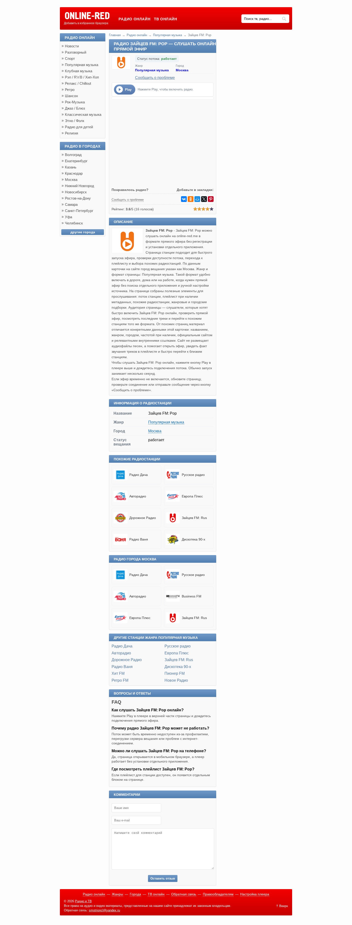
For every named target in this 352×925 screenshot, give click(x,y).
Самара (71, 204)
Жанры (117, 894)
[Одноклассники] (190, 199)
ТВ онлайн (165, 19)
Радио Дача (122, 646)
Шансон (71, 96)
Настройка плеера (254, 894)
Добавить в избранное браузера (86, 23)
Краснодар (74, 173)
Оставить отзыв (162, 878)
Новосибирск (76, 192)
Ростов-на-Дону (78, 198)
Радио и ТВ (83, 901)
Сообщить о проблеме (155, 78)
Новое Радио (176, 680)
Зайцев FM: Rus (179, 660)
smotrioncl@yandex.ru (104, 910)
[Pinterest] (211, 199)
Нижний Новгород (79, 186)
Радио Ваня (122, 667)
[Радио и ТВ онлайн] (87, 16)
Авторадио (121, 653)
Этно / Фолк (74, 121)
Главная (115, 35)
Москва (182, 70)
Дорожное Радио (127, 660)
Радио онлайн (134, 19)
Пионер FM (175, 673)
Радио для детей (79, 127)
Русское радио (178, 646)
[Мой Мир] (197, 199)
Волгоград (73, 155)
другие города (82, 232)
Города (135, 894)
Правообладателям (218, 894)
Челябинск (74, 223)
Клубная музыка (78, 71)
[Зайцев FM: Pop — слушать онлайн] (129, 252)
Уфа (68, 217)
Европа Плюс (177, 653)
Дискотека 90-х (178, 667)
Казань (70, 167)
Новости (72, 46)
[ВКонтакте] (184, 199)
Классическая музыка (83, 114)
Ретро (69, 90)
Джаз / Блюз (75, 108)
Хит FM (118, 673)
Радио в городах (82, 146)
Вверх (283, 906)
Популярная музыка (167, 35)
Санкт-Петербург (79, 211)
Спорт (70, 58)
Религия (71, 133)
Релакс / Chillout (78, 83)
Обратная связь (183, 894)
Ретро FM (120, 680)
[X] (204, 199)
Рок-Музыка (75, 102)
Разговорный (75, 52)
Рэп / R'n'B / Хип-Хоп (82, 77)
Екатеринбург (76, 161)
